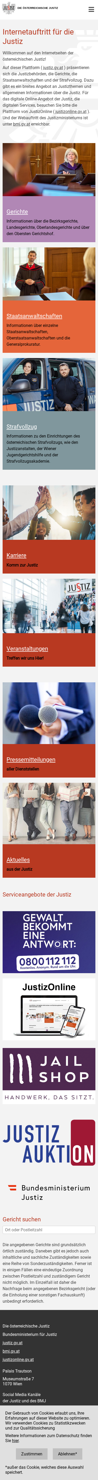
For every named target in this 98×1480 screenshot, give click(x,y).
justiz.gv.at (53, 67)
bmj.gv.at (21, 124)
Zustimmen (31, 1453)
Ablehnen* (67, 1453)
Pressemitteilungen (31, 759)
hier (15, 1440)
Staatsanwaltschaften (34, 316)
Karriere (16, 555)
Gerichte (17, 211)
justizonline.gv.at (71, 111)
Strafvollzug (22, 426)
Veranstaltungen (27, 648)
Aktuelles (18, 859)
